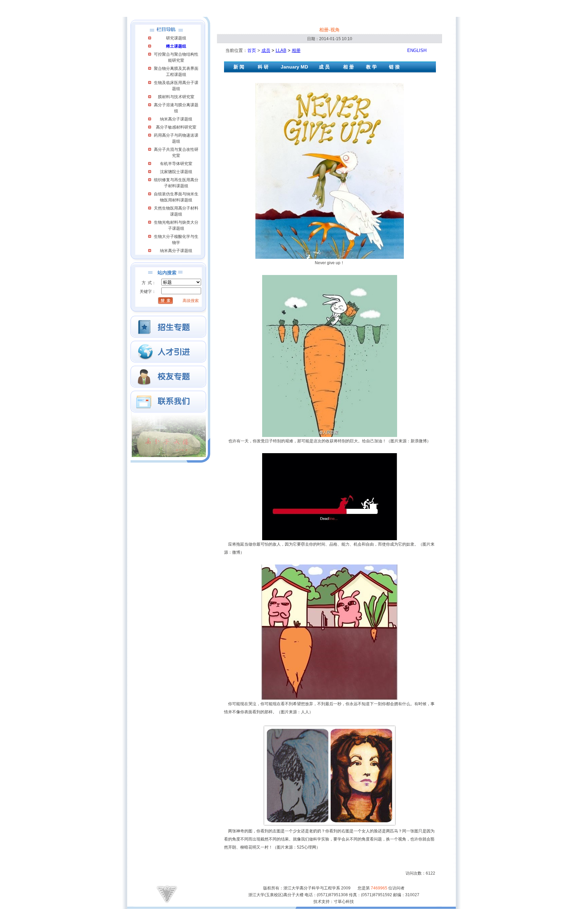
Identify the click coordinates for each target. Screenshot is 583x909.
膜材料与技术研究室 (176, 96)
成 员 (325, 67)
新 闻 (239, 67)
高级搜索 (191, 300)
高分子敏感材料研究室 (176, 127)
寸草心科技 (344, 901)
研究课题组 (176, 38)
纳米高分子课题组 (176, 119)
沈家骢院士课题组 (176, 171)
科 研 (263, 67)
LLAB (281, 50)
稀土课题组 (176, 46)
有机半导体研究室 (176, 163)
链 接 (394, 67)
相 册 (348, 67)
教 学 (371, 67)
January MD (294, 67)
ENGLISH (416, 50)
